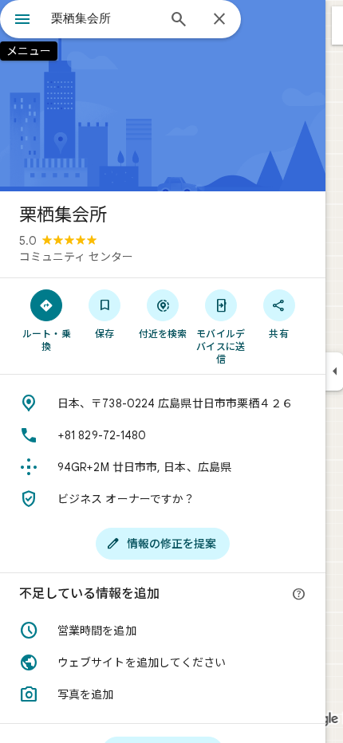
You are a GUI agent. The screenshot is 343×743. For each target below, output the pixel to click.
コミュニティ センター (76, 257)
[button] (162, 631)
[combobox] (103, 18)
